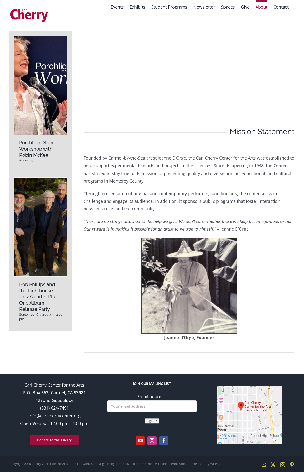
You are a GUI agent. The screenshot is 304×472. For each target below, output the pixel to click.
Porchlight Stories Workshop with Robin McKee (39, 149)
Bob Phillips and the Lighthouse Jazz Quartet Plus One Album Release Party (38, 297)
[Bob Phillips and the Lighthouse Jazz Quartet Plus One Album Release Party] (40, 227)
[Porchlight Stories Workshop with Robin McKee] (40, 85)
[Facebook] (163, 440)
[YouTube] (140, 440)
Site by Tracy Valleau (206, 464)
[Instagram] (152, 440)
